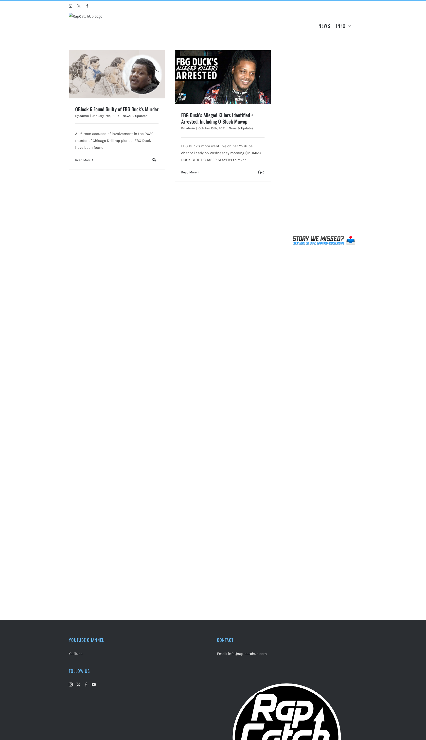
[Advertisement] (324, 142)
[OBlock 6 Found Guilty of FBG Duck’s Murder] (117, 74)
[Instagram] (71, 684)
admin (84, 116)
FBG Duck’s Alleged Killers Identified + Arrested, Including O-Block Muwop (217, 118)
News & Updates (135, 116)
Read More (83, 160)
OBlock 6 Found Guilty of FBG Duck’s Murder (117, 109)
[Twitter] (78, 684)
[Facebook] (86, 684)
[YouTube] (94, 684)
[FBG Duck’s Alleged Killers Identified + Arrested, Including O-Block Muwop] (223, 77)
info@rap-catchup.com (247, 653)
